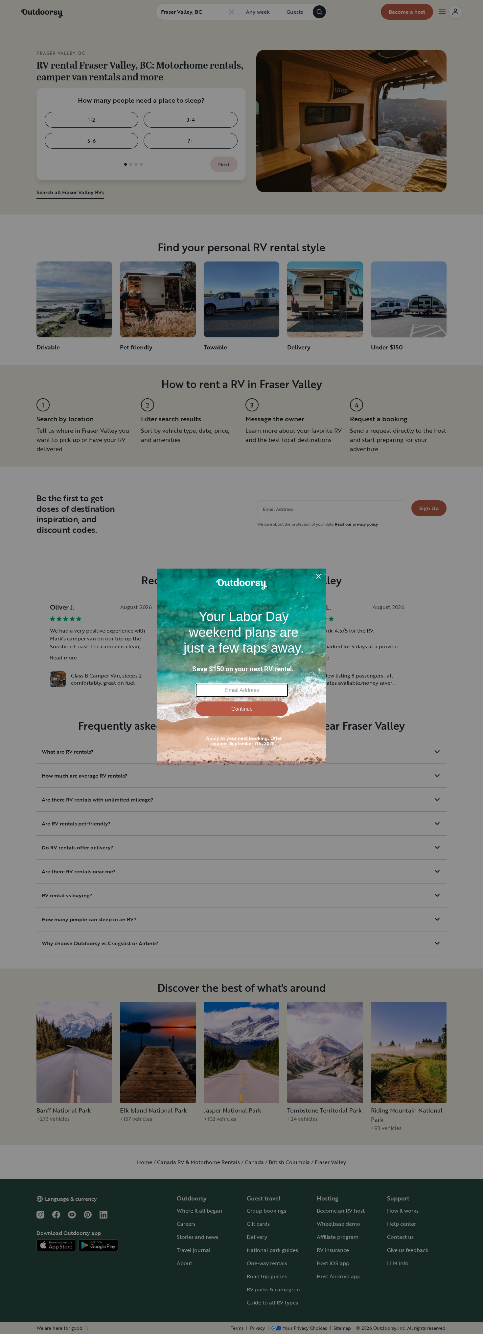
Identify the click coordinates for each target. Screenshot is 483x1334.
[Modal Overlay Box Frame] (241, 667)
